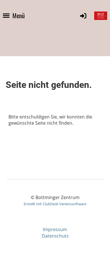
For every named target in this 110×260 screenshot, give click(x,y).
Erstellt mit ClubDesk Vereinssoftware (55, 203)
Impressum (55, 229)
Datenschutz (55, 236)
